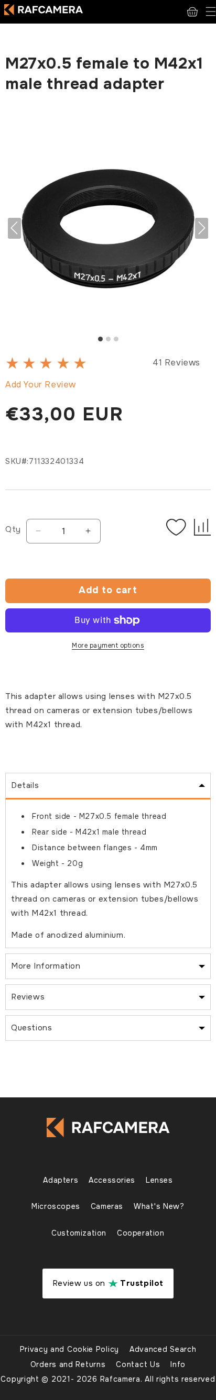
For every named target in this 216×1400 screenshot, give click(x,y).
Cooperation (141, 1233)
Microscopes (55, 1206)
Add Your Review (40, 384)
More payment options (108, 645)
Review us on (108, 1283)
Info (178, 1364)
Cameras (107, 1206)
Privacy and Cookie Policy (70, 1349)
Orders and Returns (68, 1364)
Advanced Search (163, 1349)
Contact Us (138, 1364)
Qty (13, 529)
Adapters (60, 1180)
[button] (211, 12)
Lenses (159, 1180)
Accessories (112, 1180)
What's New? (159, 1206)
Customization (78, 1233)
